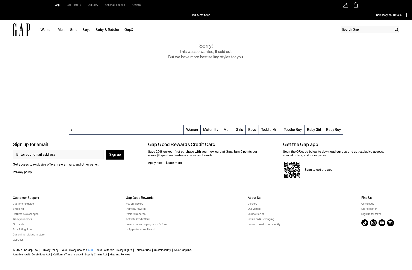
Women (47, 30)
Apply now (155, 162)
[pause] (407, 15)
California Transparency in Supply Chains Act (80, 254)
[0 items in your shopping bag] (355, 5)
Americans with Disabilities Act (31, 254)
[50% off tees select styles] (201, 15)
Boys (86, 30)
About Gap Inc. (183, 250)
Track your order (22, 219)
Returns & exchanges (26, 214)
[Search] (396, 29)
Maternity (210, 130)
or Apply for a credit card (140, 229)
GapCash (18, 239)
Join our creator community (264, 224)
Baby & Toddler (107, 30)
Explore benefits (136, 214)
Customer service (23, 203)
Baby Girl (314, 130)
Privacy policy (22, 172)
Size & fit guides (22, 229)
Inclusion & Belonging (261, 219)
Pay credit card (135, 203)
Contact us (367, 203)
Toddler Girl (270, 130)
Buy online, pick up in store (29, 234)
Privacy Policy (50, 250)
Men (61, 30)
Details (397, 15)
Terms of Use (143, 250)
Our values (254, 208)
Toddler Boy (293, 130)
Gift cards (18, 224)
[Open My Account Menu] (346, 5)
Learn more (174, 162)
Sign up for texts (371, 214)
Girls (73, 30)
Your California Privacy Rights (114, 250)
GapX (128, 30)
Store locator (369, 208)
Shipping (18, 208)
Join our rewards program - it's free (146, 224)
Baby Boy (333, 130)
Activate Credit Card (138, 219)
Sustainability (162, 250)
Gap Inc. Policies (120, 254)
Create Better (256, 214)
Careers (252, 203)
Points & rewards (136, 208)
